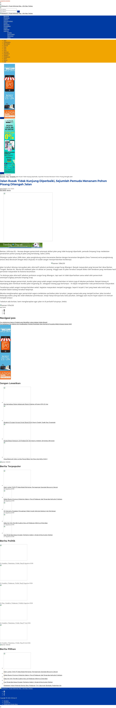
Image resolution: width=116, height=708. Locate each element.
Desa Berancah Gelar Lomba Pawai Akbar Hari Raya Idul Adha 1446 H (25, 459)
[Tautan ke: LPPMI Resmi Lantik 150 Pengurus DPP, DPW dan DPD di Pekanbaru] (13, 639)
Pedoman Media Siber (11, 704)
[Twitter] (4, 312)
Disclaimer (7, 702)
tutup (2, 118)
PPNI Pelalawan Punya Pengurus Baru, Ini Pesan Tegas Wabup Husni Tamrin (24, 601)
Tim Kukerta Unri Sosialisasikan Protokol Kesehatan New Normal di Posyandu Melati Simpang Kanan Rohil (36, 324)
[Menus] (0, 2)
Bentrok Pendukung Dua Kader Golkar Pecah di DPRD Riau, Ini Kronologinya (24, 621)
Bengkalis (3, 190)
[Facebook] (4, 310)
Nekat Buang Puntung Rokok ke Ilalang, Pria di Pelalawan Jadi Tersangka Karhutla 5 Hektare (33, 499)
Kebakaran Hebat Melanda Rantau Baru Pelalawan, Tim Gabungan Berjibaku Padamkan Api (32, 685)
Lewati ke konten (5, 1)
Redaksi (6, 701)
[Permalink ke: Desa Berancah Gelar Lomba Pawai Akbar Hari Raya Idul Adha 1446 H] (17, 457)
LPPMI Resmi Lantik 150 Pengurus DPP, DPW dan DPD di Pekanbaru (22, 641)
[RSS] (4, 314)
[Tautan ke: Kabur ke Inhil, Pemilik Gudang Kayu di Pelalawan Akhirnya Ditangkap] (8, 521)
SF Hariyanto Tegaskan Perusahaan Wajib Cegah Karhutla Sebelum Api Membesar (30, 511)
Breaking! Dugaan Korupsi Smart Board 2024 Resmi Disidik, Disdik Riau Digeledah (29, 422)
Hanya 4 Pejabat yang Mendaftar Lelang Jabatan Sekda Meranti (23, 322)
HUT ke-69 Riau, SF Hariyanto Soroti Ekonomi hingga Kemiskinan (20, 562)
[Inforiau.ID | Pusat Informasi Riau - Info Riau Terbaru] (16, 6)
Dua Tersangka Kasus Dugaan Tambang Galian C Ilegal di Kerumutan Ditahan (28, 535)
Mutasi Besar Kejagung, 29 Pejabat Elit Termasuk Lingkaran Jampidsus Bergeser (29, 441)
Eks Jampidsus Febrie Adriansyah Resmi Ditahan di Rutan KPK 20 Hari (26, 404)
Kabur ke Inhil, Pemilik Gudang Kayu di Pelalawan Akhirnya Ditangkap (26, 523)
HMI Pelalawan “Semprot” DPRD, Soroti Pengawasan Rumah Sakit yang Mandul (25, 582)
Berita (9, 190)
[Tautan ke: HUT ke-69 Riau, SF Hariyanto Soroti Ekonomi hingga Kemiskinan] (13, 560)
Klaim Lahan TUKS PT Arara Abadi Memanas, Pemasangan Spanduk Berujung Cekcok (31, 487)
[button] (18, 12)
